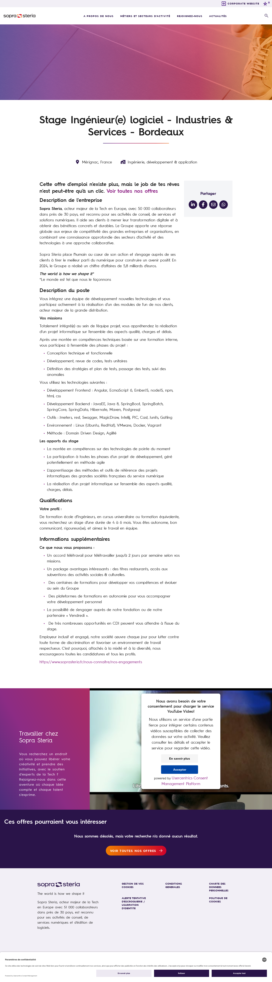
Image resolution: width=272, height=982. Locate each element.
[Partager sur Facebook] (203, 204)
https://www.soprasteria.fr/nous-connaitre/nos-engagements (91, 661)
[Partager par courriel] (213, 204)
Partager (208, 193)
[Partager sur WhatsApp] (223, 204)
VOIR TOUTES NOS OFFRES (133, 851)
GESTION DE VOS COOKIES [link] (133, 885)
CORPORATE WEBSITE (243, 3)
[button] (266, 16)
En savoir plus (179, 758)
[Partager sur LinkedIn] (193, 204)
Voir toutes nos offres (132, 190)
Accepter (179, 769)
